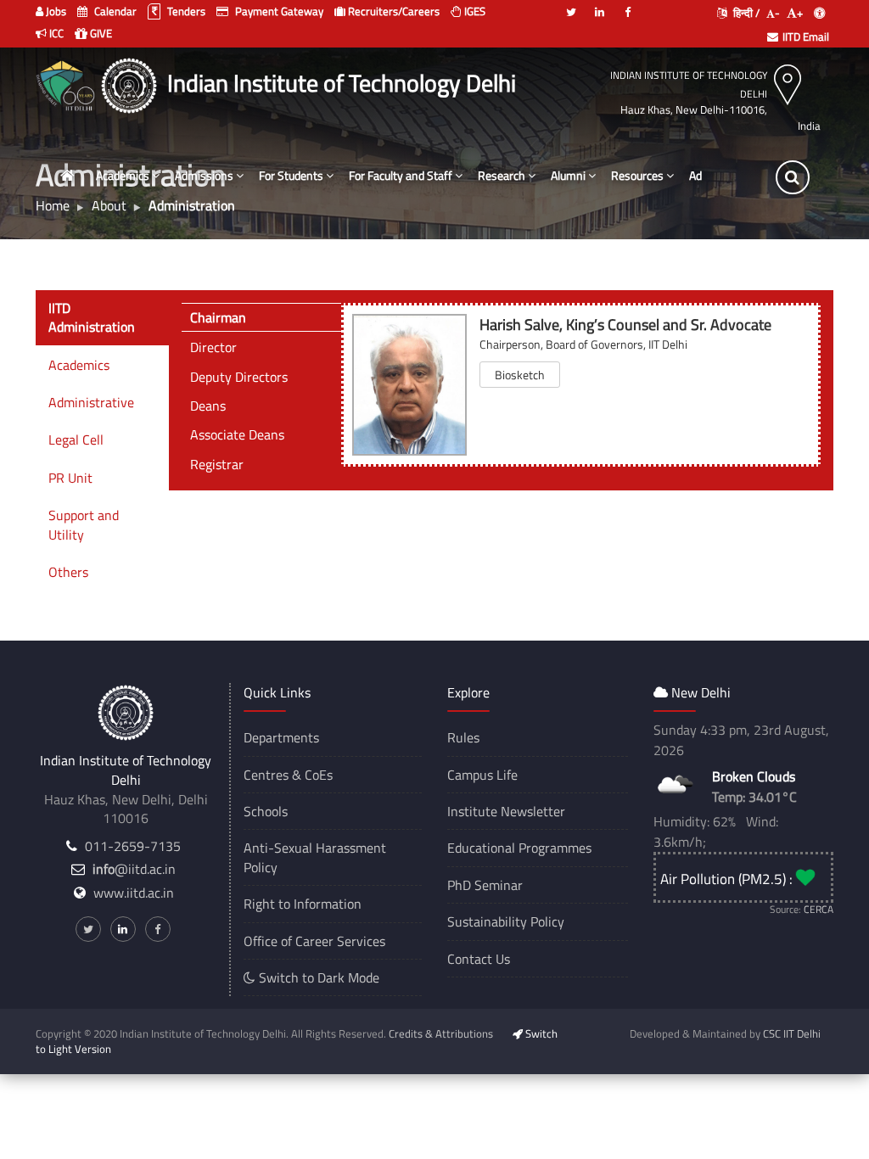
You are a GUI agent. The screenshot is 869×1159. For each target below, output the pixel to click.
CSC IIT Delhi (792, 1033)
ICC (55, 33)
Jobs (54, 11)
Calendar (114, 11)
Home (53, 205)
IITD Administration (91, 317)
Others (68, 572)
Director (213, 347)
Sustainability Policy (505, 921)
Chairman (218, 317)
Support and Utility (83, 524)
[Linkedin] (599, 5)
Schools (266, 811)
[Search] (793, 177)
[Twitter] (571, 5)
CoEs (319, 774)
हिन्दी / (745, 12)
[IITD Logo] (131, 83)
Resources (637, 175)
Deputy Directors (239, 377)
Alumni (568, 175)
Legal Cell (76, 439)
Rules (463, 737)
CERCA (818, 909)
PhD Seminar (485, 885)
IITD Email (805, 36)
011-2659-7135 (133, 846)
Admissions (204, 175)
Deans (208, 405)
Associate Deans (237, 434)
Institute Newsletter (506, 811)
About (109, 205)
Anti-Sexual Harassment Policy (315, 856)
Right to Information (303, 903)
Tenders (185, 11)
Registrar (217, 464)
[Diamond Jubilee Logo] (67, 83)
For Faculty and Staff (400, 175)
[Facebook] (627, 5)
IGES (473, 11)
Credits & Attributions (441, 1033)
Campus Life (482, 774)
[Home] (67, 176)
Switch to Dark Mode (317, 977)
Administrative (91, 402)
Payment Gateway (278, 11)
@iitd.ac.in (134, 869)
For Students (291, 175)
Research (501, 175)
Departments (281, 737)
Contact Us (478, 959)
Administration (726, 175)
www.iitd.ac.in (133, 892)
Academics (122, 175)
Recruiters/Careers (392, 11)
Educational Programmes (519, 847)
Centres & (272, 774)
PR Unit (70, 478)
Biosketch (520, 375)
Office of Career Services (314, 941)
